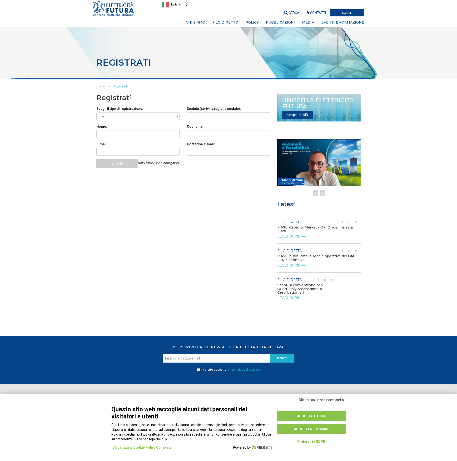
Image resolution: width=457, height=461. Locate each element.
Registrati (120, 86)
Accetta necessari (311, 429)
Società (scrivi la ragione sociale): (214, 109)
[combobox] (175, 4)
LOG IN (347, 13)
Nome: (101, 126)
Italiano (176, 4)
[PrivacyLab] (261, 447)
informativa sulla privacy (244, 369)
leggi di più (289, 236)
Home (100, 86)
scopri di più (297, 115)
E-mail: (102, 144)
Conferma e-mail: (201, 144)
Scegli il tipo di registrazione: (119, 109)
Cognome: (195, 126)
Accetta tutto (311, 416)
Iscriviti (117, 163)
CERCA (293, 13)
